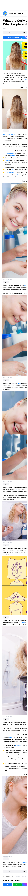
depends (11, 737)
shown (23, 622)
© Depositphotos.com (7, 279)
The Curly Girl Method (9, 134)
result (16, 175)
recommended (10, 153)
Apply (19, 383)
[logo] (13, 13)
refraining (24, 862)
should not (18, 745)
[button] (10, 32)
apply (16, 489)
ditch (13, 169)
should (9, 157)
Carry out (7, 160)
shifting (26, 285)
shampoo (12, 155)
